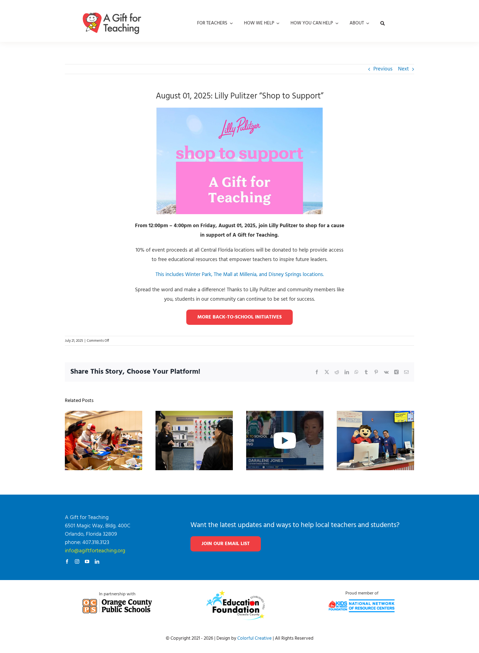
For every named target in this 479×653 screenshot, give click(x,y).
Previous (383, 69)
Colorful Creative (254, 638)
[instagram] (77, 561)
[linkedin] (97, 561)
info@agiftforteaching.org (95, 550)
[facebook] (67, 561)
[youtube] (87, 561)
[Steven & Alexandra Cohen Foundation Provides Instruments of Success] (194, 415)
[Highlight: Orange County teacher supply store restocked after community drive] (284, 415)
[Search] (382, 23)
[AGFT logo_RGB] (112, 7)
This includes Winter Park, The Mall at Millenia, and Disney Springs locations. (240, 274)
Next (403, 69)
